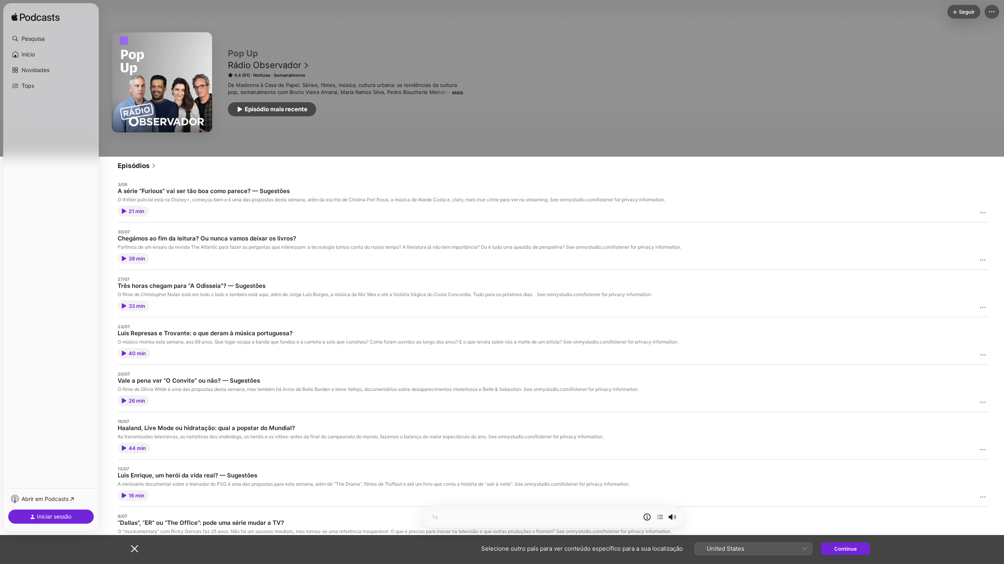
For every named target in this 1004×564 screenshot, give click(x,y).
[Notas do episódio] (647, 517)
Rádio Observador (264, 65)
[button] (51, 38)
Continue (845, 549)
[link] (137, 165)
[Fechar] (134, 548)
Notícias (261, 75)
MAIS (457, 93)
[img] (35, 18)
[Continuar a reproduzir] (660, 517)
